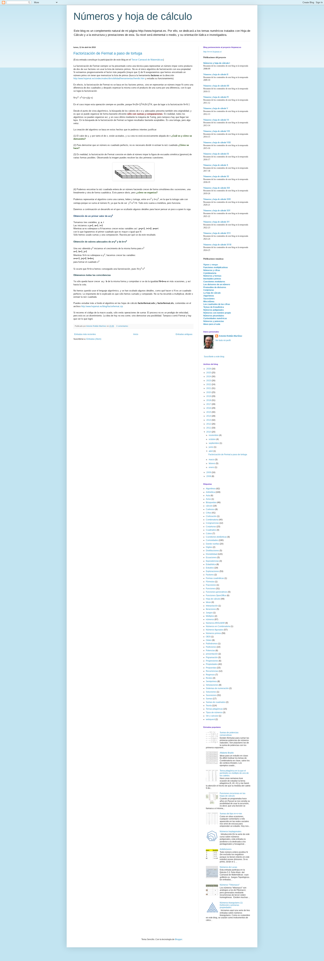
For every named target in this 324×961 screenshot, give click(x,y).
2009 (209, 472)
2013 (209, 420)
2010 (209, 432)
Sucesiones (209, 298)
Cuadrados (211, 530)
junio (211, 447)
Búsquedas (211, 502)
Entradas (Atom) (93, 339)
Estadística (211, 564)
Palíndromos (212, 643)
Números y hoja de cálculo (132, 16)
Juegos (209, 613)
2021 (209, 388)
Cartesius (210, 509)
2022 (209, 384)
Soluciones (211, 692)
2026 (209, 369)
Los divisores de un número (216, 284)
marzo (212, 459)
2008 (209, 476)
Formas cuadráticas (215, 578)
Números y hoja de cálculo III (216, 86)
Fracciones (211, 585)
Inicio (135, 334)
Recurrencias (212, 671)
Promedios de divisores (214, 287)
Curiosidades (212, 540)
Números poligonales (213, 310)
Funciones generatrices (216, 592)
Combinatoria (209, 273)
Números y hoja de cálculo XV (216, 222)
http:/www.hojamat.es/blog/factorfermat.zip (102, 306)
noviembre (214, 435)
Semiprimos (211, 681)
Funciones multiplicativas (215, 267)
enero (212, 467)
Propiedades (212, 664)
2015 (209, 412)
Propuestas (211, 668)
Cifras (208, 513)
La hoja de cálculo (212, 293)
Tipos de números (214, 712)
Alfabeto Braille (227, 753)
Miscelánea (208, 301)
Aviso (208, 499)
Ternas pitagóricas (214, 709)
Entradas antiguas (184, 334)
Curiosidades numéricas (215, 318)
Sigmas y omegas (210, 264)
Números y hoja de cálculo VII (216, 131)
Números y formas (212, 276)
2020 (209, 392)
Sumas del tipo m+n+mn (231, 813)
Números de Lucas (228, 867)
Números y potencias (213, 321)
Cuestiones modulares (214, 281)
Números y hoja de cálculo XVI (217, 233)
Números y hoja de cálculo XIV (217, 210)
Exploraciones (212, 571)
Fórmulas (210, 581)
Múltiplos (210, 616)
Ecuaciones (211, 557)
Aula (208, 495)
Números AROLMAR (215, 623)
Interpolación (212, 606)
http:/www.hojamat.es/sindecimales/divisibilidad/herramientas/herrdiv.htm (109, 78)
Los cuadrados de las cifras (216, 304)
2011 (209, 428)
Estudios (210, 568)
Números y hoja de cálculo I (216, 63)
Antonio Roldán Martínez (230, 336)
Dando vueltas (212, 544)
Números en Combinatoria (218, 626)
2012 (209, 424)
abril (211, 451)
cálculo (209, 506)
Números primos (213, 633)
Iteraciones (211, 609)
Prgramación (212, 657)
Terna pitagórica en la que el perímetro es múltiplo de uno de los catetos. (234, 773)
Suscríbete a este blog (213, 356)
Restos (209, 678)
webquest (210, 719)
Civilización (211, 516)
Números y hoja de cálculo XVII (217, 244)
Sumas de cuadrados (215, 702)
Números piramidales (213, 316)
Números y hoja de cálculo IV (216, 97)
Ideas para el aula (211, 324)
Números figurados (214, 630)
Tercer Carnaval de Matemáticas (147, 59)
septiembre (214, 443)
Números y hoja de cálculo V (215, 108)
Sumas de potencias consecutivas (229, 733)
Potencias (210, 650)
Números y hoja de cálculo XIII (217, 199)
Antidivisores (226, 849)
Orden (209, 640)
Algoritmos (208, 296)
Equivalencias (212, 561)
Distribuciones (212, 550)
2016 (209, 408)
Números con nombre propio (217, 313)
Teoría (209, 705)
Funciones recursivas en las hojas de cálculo (232, 794)
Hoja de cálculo (213, 599)
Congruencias (212, 523)
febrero (212, 463)
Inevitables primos (212, 279)
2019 (209, 396)
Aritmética (210, 492)
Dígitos (209, 547)
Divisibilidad (211, 554)
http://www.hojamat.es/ (212, 51)
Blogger (178, 939)
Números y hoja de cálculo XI (216, 176)
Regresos (210, 674)
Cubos (209, 533)
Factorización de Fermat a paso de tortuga (107, 53)
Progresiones (212, 661)
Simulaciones (212, 685)
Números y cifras (211, 270)
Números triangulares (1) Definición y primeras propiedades (231, 905)
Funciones (210, 588)
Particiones (211, 647)
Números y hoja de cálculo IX (216, 154)
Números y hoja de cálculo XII (216, 188)
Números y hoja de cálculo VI (216, 120)
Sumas (209, 698)
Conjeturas (208, 290)
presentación (212, 654)
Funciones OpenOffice (216, 595)
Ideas (208, 602)
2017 (209, 404)
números (210, 619)
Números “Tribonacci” (230, 885)
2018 (209, 400)
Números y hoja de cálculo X (215, 165)
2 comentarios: (122, 326)
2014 (209, 416)
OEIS (208, 636)
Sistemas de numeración (217, 688)
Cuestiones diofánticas (216, 537)
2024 (209, 376)
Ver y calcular (212, 716)
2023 (209, 380)
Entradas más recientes (85, 334)
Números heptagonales (230, 831)
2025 (209, 372)
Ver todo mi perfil (223, 340)
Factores (210, 575)
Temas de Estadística (213, 307)
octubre (212, 439)
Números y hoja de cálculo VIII (217, 142)
